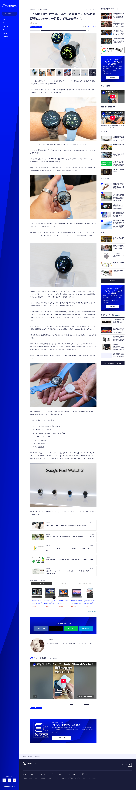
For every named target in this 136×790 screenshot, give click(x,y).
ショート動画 (40, 658)
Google (32, 26)
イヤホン (63, 583)
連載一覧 (112, 280)
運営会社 (25, 778)
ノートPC (41, 583)
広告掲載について (86, 778)
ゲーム (4, 29)
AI (3, 23)
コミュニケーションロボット (85, 583)
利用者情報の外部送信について (48, 778)
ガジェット (5, 26)
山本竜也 (35, 23)
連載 (4, 19)
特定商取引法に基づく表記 (74, 778)
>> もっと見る (92, 611)
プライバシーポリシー (34, 778)
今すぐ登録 (62, 737)
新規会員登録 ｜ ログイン (9, 786)
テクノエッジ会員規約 (61, 778)
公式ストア (5, 36)
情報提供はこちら (95, 778)
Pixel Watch (39, 26)
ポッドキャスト (73, 774)
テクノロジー (33, 774)
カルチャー (5, 33)
